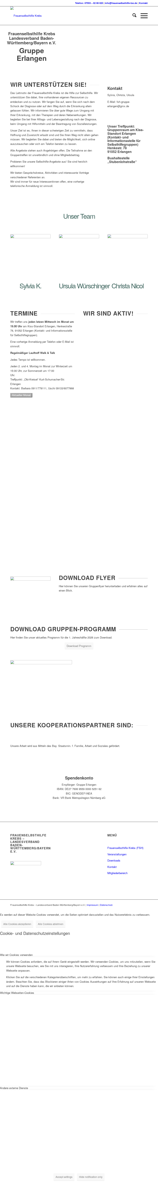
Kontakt (143, 3)
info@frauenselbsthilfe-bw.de (121, 3)
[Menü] (142, 15)
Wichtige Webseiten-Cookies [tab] (17, 993)
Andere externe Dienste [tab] (14, 1088)
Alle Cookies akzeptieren (17, 924)
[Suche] (132, 15)
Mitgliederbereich (117, 873)
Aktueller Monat (21, 395)
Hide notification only (90, 1176)
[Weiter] (138, 541)
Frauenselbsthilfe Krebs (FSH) (125, 848)
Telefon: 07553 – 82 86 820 (89, 3)
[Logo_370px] (26, 15)
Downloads (113, 860)
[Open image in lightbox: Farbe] (10, 537)
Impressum (92, 904)
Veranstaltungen (117, 854)
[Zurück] (19, 541)
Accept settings (64, 1176)
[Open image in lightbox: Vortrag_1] (28, 537)
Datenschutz (106, 904)
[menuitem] (132, 15)
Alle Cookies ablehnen (50, 924)
